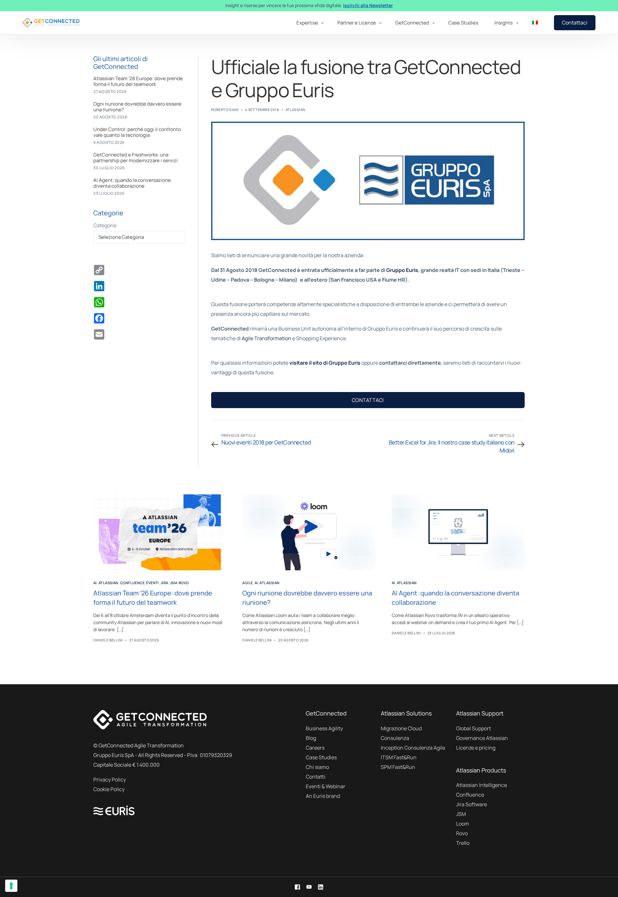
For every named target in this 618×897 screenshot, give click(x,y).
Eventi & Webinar (325, 786)
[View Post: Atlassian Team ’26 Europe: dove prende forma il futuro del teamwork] (159, 532)
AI (95, 582)
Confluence (132, 582)
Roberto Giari (225, 109)
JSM (173, 582)
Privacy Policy (109, 779)
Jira (164, 582)
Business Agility (324, 728)
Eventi (152, 582)
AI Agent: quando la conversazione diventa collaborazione (132, 183)
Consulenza (395, 738)
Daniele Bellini (108, 640)
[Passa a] (535, 22)
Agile (247, 582)
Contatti (315, 776)
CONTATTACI (368, 400)
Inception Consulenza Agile (413, 747)
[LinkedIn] (320, 887)
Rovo (184, 582)
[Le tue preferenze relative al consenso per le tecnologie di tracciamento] (11, 886)
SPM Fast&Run (398, 767)
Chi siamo (317, 767)
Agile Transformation (266, 338)
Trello (462, 842)
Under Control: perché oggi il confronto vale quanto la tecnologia (137, 132)
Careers (315, 747)
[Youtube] (309, 887)
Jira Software (471, 804)
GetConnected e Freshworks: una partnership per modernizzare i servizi (135, 158)
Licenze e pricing (475, 747)
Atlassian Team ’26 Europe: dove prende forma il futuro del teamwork (138, 81)
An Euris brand (323, 795)
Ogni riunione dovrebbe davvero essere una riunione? (137, 107)
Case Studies (321, 757)
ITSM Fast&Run (399, 757)
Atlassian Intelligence (481, 785)
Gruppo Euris (402, 270)
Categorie (105, 225)
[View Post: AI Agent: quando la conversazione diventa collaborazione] (458, 532)
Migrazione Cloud (401, 728)
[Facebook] (297, 887)
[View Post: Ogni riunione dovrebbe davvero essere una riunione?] (308, 532)
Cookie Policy (109, 789)
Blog (311, 738)
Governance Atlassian (482, 738)
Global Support (473, 728)
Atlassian (295, 109)
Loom (462, 823)
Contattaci (574, 22)
